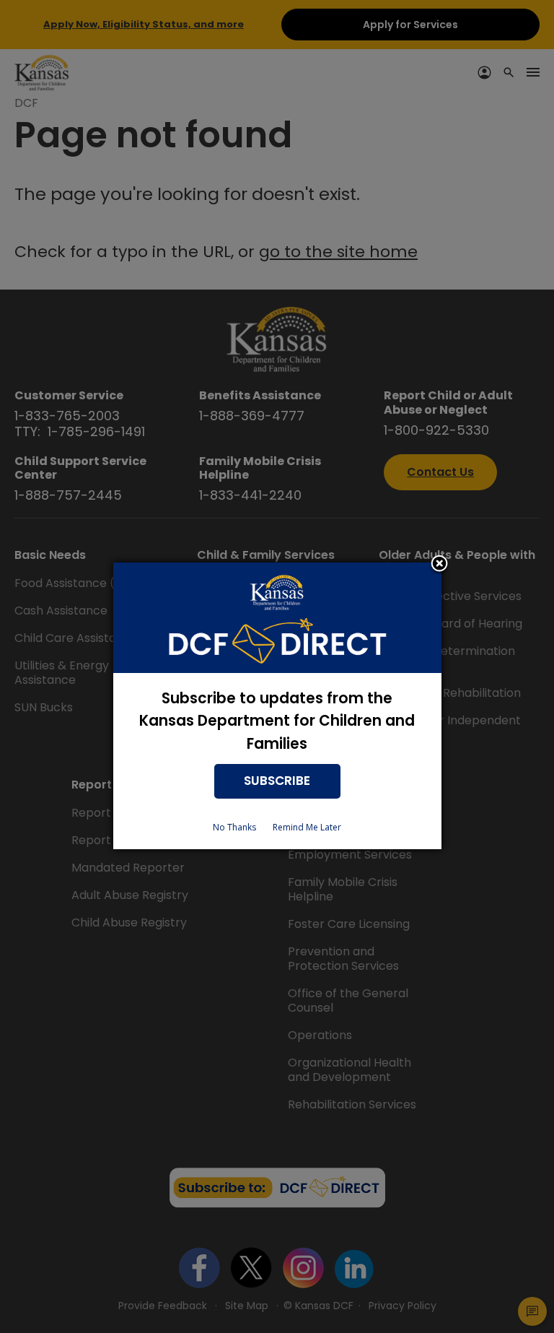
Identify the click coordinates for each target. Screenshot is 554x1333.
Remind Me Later (307, 827)
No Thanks (234, 827)
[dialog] (277, 706)
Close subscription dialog (439, 565)
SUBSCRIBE (277, 780)
